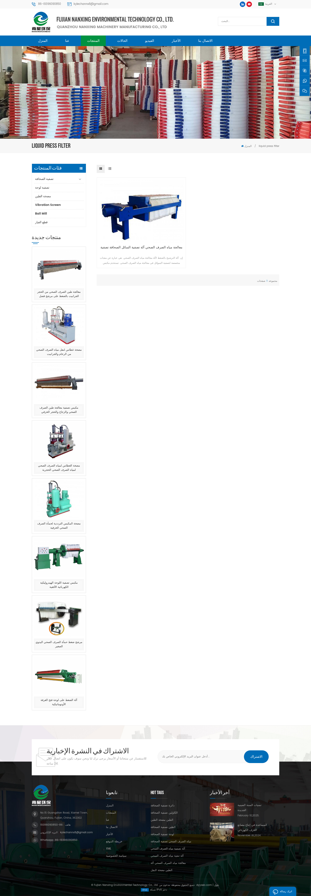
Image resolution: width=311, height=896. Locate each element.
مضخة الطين (43, 196)
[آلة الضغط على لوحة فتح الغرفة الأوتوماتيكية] (59, 675)
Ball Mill (41, 213)
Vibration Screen (48, 204)
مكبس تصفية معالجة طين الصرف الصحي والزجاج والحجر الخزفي (59, 410)
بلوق (216, 885)
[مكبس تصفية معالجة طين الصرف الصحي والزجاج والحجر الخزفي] (59, 383)
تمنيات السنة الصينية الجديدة (249, 808)
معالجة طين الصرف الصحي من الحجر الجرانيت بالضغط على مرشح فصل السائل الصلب (59, 294)
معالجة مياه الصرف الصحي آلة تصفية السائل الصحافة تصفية (141, 247)
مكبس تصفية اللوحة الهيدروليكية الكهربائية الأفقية (59, 585)
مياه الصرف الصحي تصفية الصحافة (171, 842)
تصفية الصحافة (44, 178)
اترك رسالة (286, 891)
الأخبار (176, 41)
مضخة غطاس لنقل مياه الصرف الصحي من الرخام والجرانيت (59, 352)
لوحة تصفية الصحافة (162, 834)
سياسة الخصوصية (116, 856)
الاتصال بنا (205, 41)
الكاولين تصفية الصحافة (164, 813)
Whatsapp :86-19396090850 (58, 840)
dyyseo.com (204, 885)
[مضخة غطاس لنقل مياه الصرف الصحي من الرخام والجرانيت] (59, 325)
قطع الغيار (41, 222)
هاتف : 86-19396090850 (55, 825)
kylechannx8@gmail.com (91, 4)
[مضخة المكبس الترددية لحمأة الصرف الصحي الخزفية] (59, 499)
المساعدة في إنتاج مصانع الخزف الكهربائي (252, 827)
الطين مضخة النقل (161, 870)
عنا (67, 41)
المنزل (42, 41)
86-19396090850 (49, 4)
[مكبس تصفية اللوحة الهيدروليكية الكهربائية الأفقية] (59, 557)
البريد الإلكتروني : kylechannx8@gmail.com (66, 832)
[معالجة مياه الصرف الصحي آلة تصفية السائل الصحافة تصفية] (141, 211)
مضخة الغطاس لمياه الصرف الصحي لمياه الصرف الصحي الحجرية (59, 468)
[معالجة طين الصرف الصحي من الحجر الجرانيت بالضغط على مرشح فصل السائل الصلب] (59, 267)
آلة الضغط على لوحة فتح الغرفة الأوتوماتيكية (59, 702)
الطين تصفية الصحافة (163, 827)
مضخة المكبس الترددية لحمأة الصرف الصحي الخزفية (59, 526)
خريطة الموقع (114, 842)
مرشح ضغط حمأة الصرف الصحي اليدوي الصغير (59, 644)
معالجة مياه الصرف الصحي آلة (168, 863)
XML (108, 849)
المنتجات (93, 41)
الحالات (122, 41)
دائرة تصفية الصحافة (163, 806)
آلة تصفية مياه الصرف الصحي (168, 849)
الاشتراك (256, 756)
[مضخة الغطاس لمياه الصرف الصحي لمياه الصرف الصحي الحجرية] (59, 441)
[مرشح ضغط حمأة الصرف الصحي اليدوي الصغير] (59, 617)
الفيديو (149, 41)
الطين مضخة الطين (162, 820)
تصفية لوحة (42, 187)
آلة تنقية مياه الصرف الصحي (167, 856)
